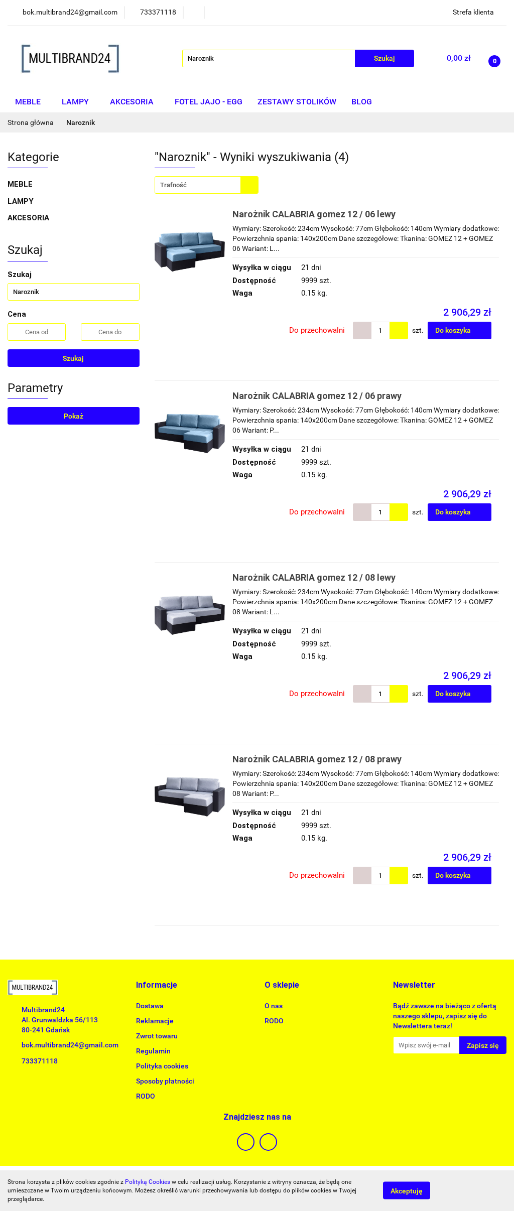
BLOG (361, 101)
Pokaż (73, 416)
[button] (156, 985)
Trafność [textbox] (173, 185)
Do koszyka (453, 330)
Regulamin (153, 1051)
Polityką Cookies (147, 1181)
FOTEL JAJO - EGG (208, 101)
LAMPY (76, 101)
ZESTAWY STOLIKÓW (297, 101)
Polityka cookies (162, 1066)
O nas (274, 1006)
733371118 (40, 1061)
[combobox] (207, 185)
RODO (145, 1096)
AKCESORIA (133, 101)
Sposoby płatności (165, 1081)
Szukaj (73, 358)
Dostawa (150, 1006)
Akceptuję (407, 1191)
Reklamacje (155, 1021)
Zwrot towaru (157, 1036)
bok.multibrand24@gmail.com (70, 1045)
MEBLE (29, 101)
